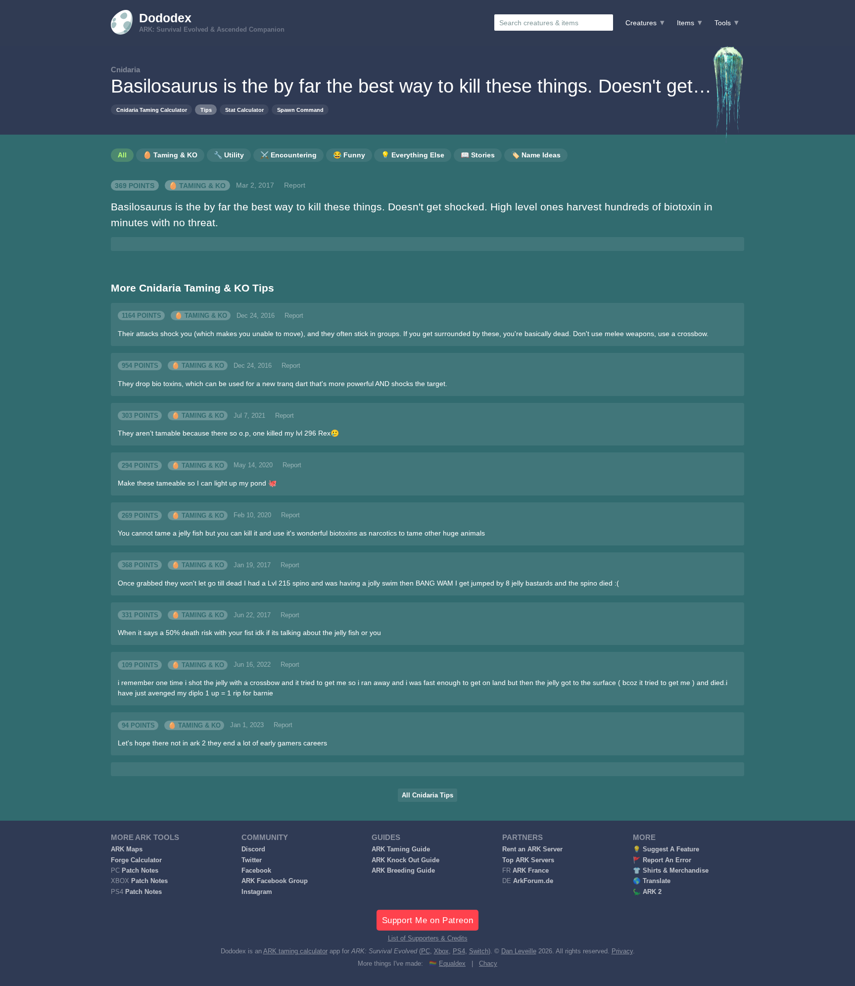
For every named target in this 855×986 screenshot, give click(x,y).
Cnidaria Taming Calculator (151, 110)
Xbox (441, 951)
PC (425, 951)
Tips (206, 110)
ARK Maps (126, 849)
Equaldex (452, 963)
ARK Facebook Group (274, 881)
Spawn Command (300, 110)
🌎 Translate (651, 881)
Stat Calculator (244, 110)
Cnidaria (125, 69)
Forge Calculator (136, 860)
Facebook (256, 870)
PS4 (459, 951)
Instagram (256, 891)
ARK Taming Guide (401, 849)
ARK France (531, 870)
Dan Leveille (518, 951)
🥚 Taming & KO (197, 185)
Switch (478, 951)
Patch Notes (140, 870)
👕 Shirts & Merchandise (671, 870)
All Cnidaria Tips (427, 795)
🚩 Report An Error (662, 860)
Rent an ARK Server (532, 849)
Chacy (488, 963)
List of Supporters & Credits (428, 938)
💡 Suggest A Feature (666, 849)
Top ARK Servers (528, 860)
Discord (253, 849)
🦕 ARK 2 (647, 891)
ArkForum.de (533, 881)
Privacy (622, 951)
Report (294, 185)
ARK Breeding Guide (403, 870)
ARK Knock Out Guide (405, 860)
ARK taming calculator (295, 951)
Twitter (251, 860)
